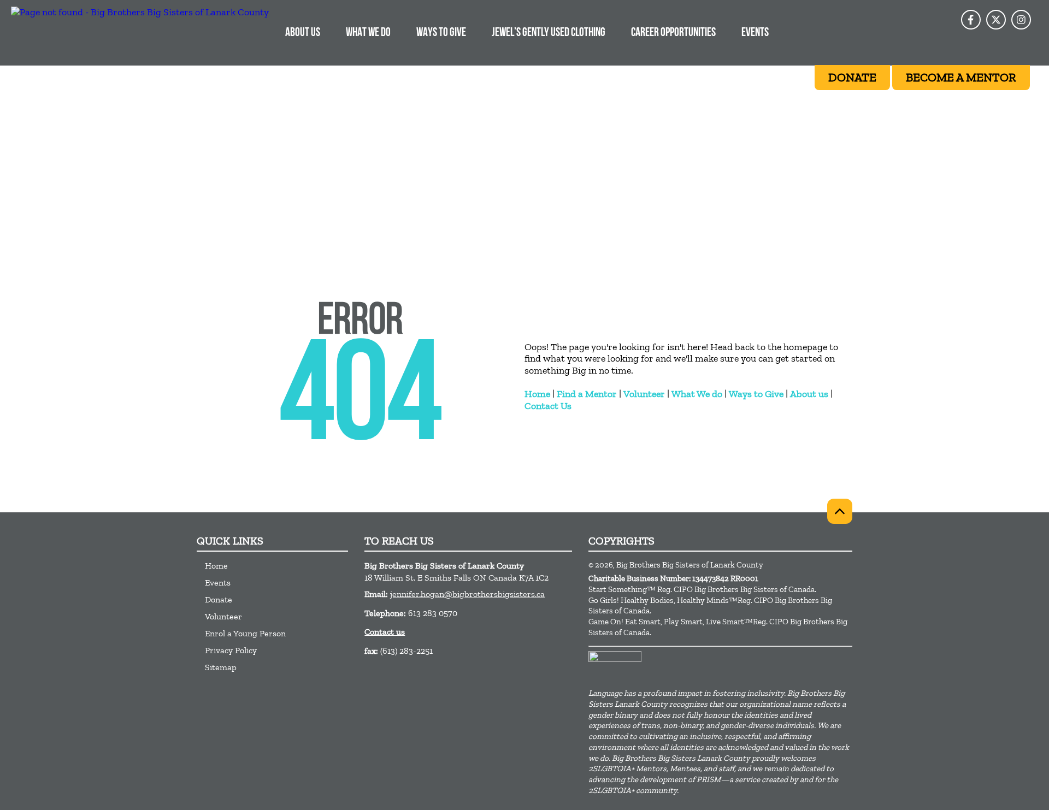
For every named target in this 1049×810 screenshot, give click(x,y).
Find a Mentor (587, 394)
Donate (218, 599)
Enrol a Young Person (245, 633)
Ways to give (441, 33)
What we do (368, 33)
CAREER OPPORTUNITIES (673, 33)
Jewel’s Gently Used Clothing (548, 33)
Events (755, 33)
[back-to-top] (839, 511)
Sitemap (221, 667)
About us (809, 394)
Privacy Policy (231, 650)
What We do (696, 394)
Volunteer (644, 394)
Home (537, 394)
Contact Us (547, 406)
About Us (302, 33)
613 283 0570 (432, 613)
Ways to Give (756, 394)
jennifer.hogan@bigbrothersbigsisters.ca (467, 594)
